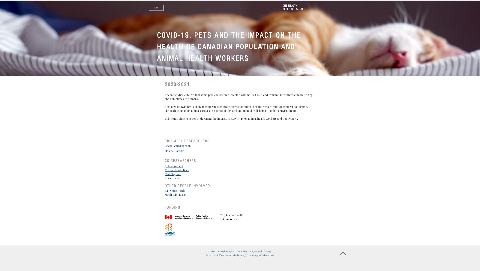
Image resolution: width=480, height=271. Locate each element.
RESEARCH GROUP (293, 9)
